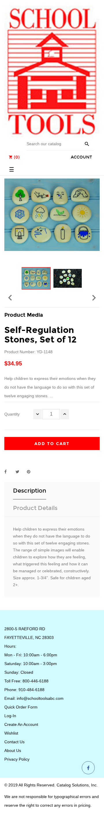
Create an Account (21, 724)
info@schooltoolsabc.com (40, 698)
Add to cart (52, 443)
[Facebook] (88, 768)
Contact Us (14, 741)
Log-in (10, 715)
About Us (12, 750)
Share (8, 471)
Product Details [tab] (35, 507)
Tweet (20, 471)
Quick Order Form (21, 707)
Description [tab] (29, 490)
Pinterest (31, 471)
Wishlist (11, 733)
